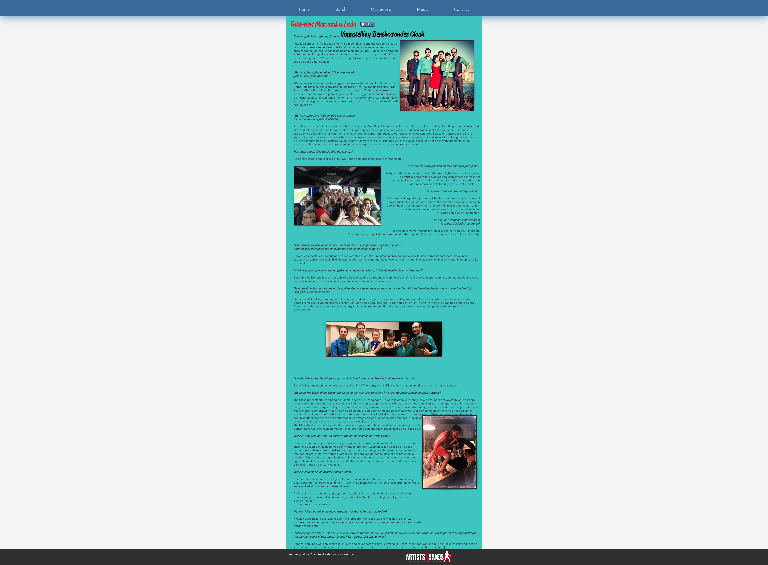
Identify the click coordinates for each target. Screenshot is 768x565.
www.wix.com (346, 554)
